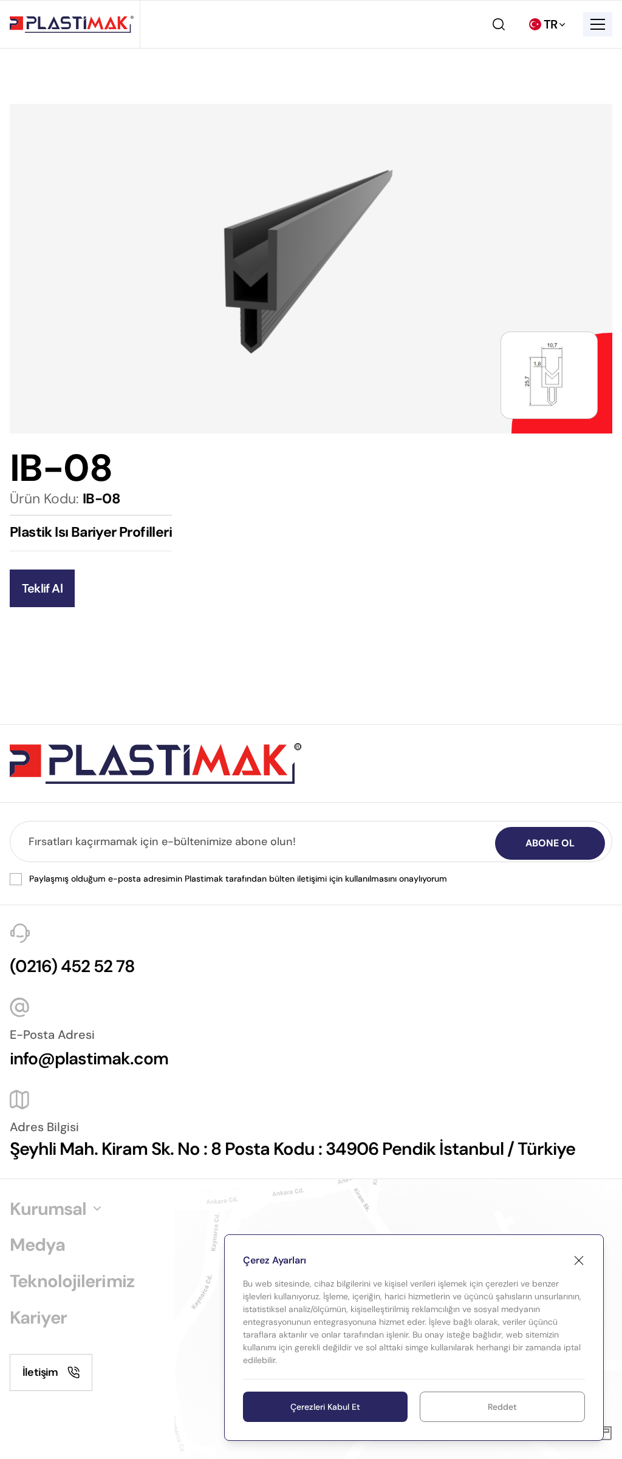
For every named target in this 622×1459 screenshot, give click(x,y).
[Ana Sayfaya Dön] (72, 24)
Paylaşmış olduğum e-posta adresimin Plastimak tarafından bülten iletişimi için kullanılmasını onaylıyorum (238, 878)
